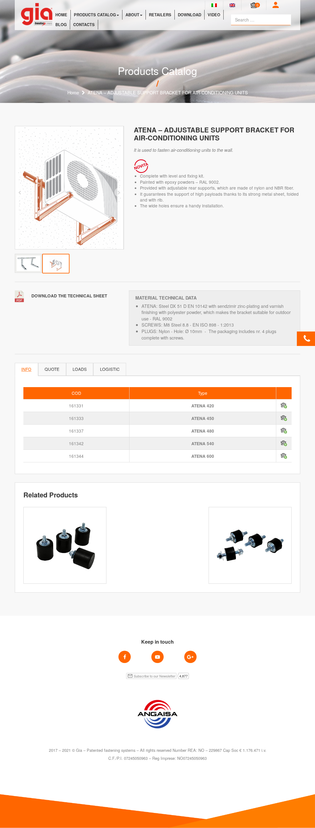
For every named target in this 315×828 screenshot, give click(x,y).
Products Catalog (95, 15)
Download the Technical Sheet (68, 296)
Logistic (110, 369)
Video (214, 15)
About (132, 15)
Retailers (160, 15)
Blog (61, 24)
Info (26, 369)
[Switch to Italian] (214, 5)
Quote (52, 369)
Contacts (84, 24)
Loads (80, 369)
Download (189, 15)
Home (61, 15)
